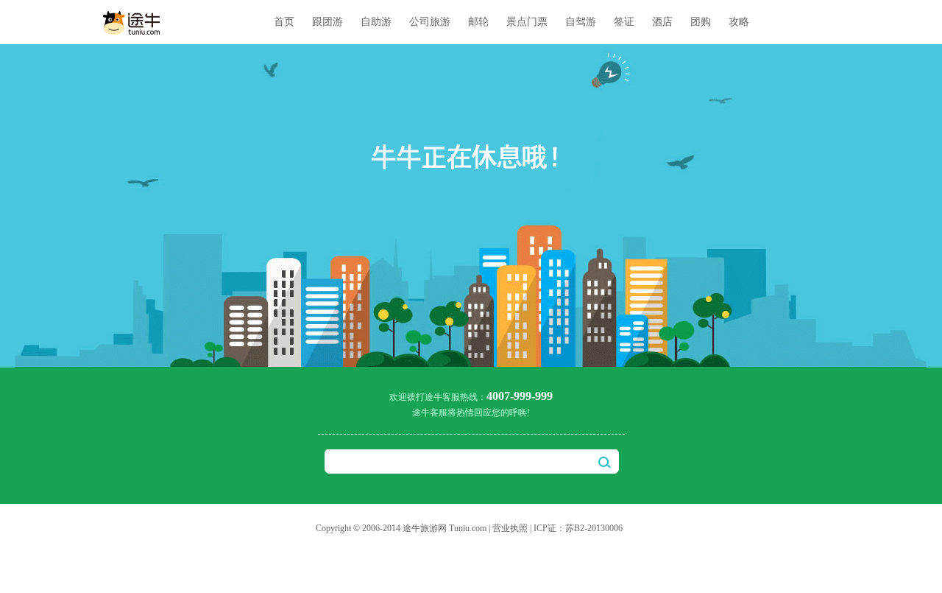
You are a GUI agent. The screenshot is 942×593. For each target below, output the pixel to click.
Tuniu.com (467, 528)
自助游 (376, 21)
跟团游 (327, 21)
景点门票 (527, 21)
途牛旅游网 (425, 528)
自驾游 (580, 21)
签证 (624, 21)
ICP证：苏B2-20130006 (578, 528)
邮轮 (478, 21)
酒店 (662, 21)
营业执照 (510, 528)
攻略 (739, 21)
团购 (700, 21)
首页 (284, 21)
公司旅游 (429, 21)
